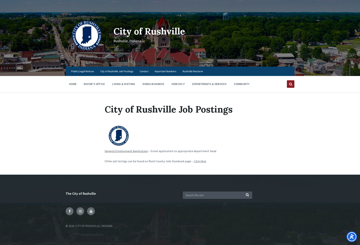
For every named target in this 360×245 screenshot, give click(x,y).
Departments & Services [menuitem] (209, 84)
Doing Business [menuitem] (153, 84)
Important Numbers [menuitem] (165, 71)
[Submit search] (247, 195)
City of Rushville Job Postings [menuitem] (117, 71)
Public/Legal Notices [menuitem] (82, 71)
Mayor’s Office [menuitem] (94, 84)
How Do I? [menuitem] (178, 84)
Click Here (200, 161)
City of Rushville (149, 31)
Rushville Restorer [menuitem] (193, 71)
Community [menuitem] (242, 84)
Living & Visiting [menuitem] (123, 84)
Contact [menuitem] (144, 71)
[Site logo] (87, 59)
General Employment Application (126, 151)
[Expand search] (290, 84)
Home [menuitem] (72, 84)
